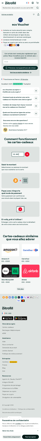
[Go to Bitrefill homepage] (10, 3)
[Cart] (38, 3)
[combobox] (19, 8)
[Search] (37, 8)
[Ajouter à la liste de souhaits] (34, 14)
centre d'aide (17, 123)
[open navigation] (2, 3)
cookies (18, 423)
